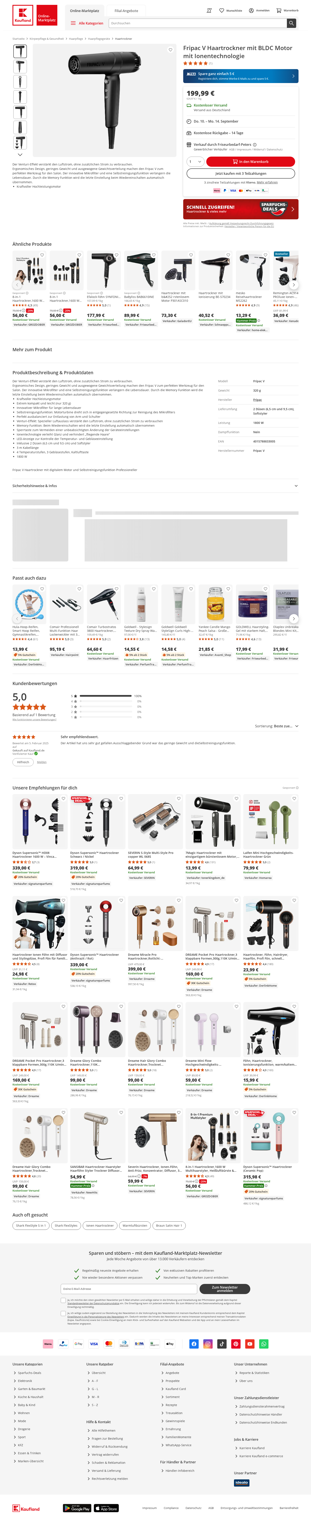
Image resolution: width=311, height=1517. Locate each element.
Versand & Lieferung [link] (106, 1471)
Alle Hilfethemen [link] (104, 1430)
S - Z (95, 1405)
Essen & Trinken (29, 1453)
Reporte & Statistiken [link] (254, 1373)
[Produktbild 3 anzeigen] (20, 82)
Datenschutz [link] (193, 1508)
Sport (22, 1437)
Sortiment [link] (173, 1397)
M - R (95, 1397)
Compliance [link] (171, 1508)
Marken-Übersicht (31, 1461)
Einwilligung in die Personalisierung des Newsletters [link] (95, 1316)
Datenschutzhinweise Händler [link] (260, 1414)
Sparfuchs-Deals (29, 1373)
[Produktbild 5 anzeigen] (20, 112)
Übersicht (99, 1373)
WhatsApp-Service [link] (178, 1445)
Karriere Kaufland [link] (252, 1448)
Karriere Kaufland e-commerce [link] (261, 1456)
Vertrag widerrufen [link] (105, 1455)
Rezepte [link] (171, 1405)
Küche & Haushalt (30, 1397)
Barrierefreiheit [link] (289, 1508)
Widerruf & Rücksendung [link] (110, 1447)
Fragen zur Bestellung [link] (107, 1438)
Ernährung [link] (173, 1429)
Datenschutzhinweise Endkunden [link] (263, 1422)
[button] (106, 696)
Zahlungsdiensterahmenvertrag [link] (262, 1406)
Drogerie (24, 1429)
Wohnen (24, 1413)
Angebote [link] (172, 1373)
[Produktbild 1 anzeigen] (20, 51)
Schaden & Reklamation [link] (108, 1463)
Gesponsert (18, 293)
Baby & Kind (26, 1405)
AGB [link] (211, 1508)
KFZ (20, 1445)
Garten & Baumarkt (31, 1389)
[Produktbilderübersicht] (20, 100)
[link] (126, 10)
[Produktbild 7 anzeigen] (20, 142)
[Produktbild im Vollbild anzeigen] (104, 100)
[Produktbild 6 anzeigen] (20, 127)
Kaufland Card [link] (176, 1389)
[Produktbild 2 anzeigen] (20, 66)
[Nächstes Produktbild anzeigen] (20, 154)
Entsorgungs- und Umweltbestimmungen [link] (247, 1508)
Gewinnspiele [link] (175, 1421)
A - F (95, 1381)
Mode (22, 1421)
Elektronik (25, 1381)
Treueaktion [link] (174, 1413)
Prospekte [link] (173, 1381)
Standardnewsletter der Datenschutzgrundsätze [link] (93, 1303)
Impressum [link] (149, 1508)
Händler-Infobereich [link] (180, 1471)
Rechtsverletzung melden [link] (110, 1479)
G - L (95, 1389)
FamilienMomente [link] (178, 1437)
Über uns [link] (246, 1381)
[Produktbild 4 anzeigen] (20, 97)
